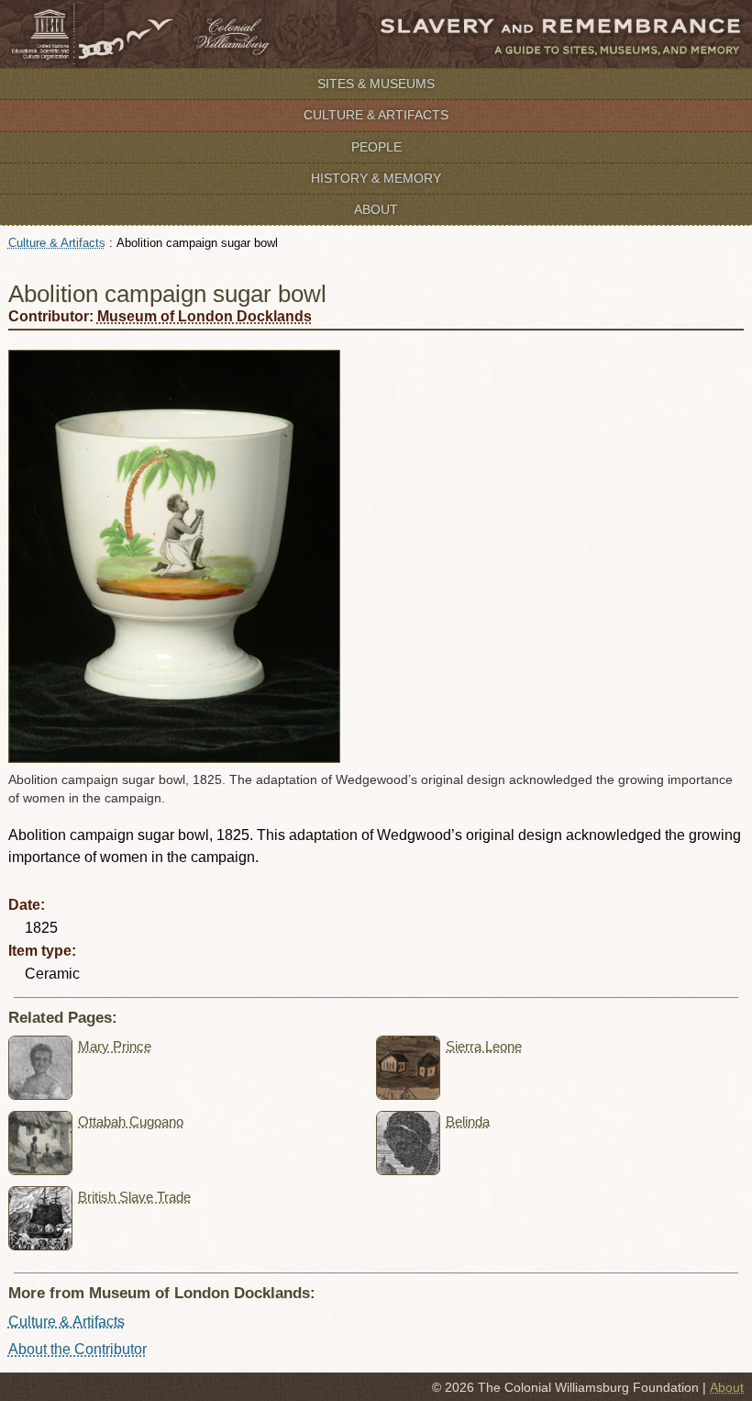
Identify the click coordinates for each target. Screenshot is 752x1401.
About (376, 209)
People (376, 147)
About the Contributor (77, 1349)
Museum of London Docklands (204, 316)
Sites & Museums (376, 83)
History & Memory (376, 178)
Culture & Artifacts (376, 114)
